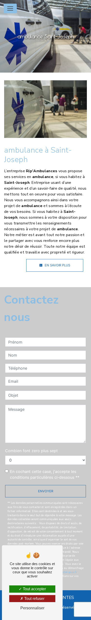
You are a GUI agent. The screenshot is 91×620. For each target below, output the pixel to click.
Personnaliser (32, 608)
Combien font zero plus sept (31, 450)
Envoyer (45, 491)
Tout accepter (34, 589)
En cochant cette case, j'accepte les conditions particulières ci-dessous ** (44, 474)
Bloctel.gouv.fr (68, 572)
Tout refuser (33, 599)
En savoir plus (57, 265)
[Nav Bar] (10, 8)
